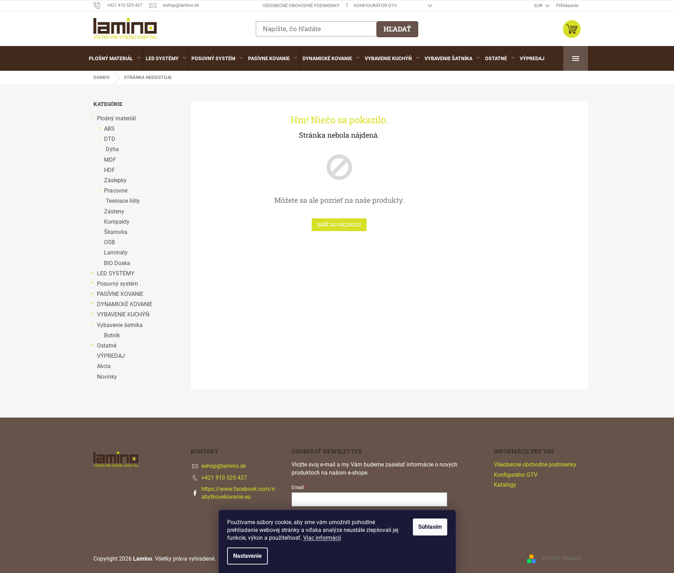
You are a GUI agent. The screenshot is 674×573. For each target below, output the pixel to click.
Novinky (107, 376)
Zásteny (114, 211)
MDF (110, 159)
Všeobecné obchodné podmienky (301, 5)
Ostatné (106, 345)
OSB (109, 242)
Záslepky (115, 180)
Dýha (112, 149)
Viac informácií (322, 537)
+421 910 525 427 (224, 477)
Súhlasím (430, 526)
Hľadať (397, 28)
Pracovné (115, 190)
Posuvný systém (117, 283)
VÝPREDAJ (111, 356)
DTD (109, 139)
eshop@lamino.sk (223, 466)
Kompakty (116, 221)
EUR (538, 5)
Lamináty (116, 252)
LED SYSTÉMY (115, 273)
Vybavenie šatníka (120, 325)
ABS (109, 128)
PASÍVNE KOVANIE (120, 294)
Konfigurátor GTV (375, 5)
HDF (109, 170)
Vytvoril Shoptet (561, 558)
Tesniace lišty (123, 200)
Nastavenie (247, 555)
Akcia (104, 366)
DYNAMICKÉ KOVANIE (124, 304)
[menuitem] (114, 58)
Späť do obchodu (339, 224)
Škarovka (115, 232)
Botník (112, 335)
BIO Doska (117, 263)
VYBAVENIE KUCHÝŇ (123, 314)
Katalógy (505, 484)
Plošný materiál (116, 118)
